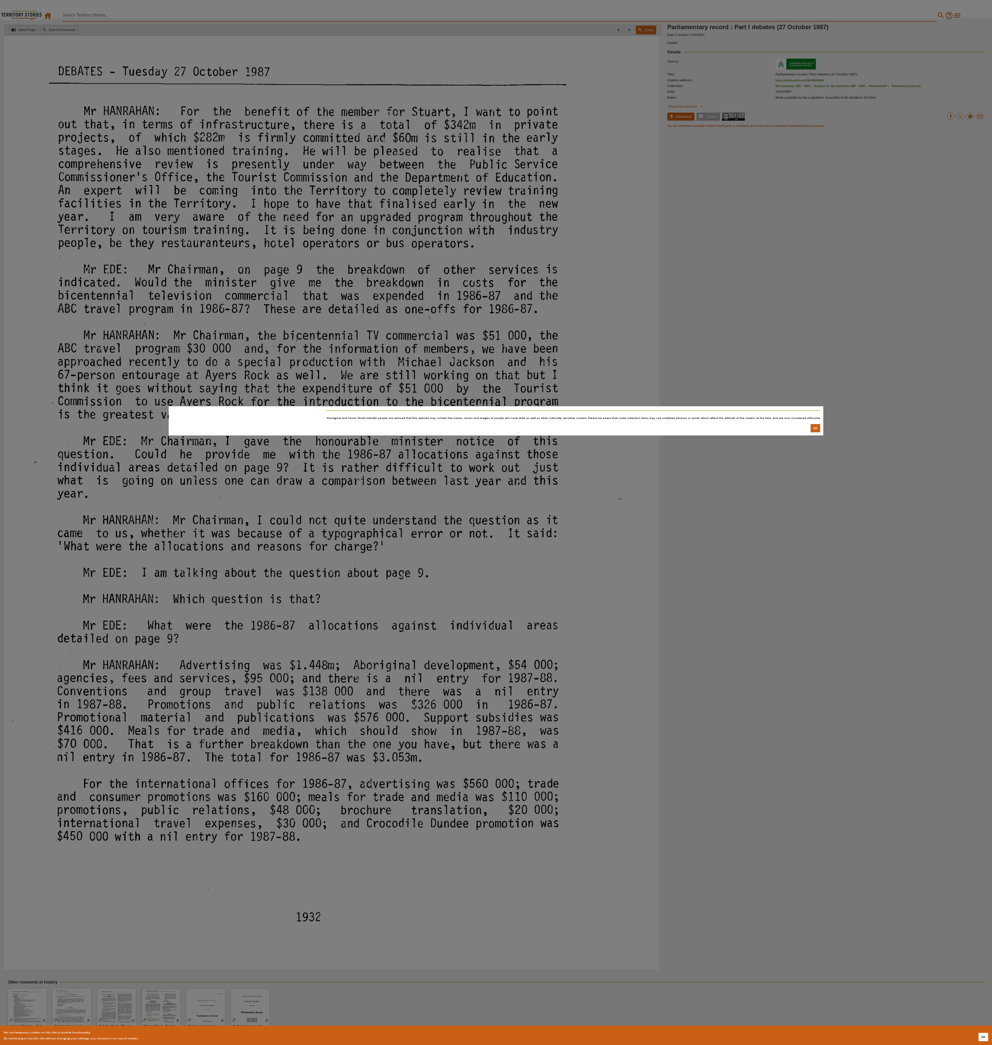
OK (815, 428)
